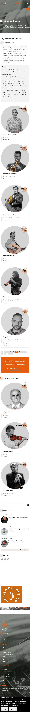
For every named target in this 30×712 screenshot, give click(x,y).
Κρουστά (23, 81)
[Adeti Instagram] (18, 4)
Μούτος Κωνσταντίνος (9, 215)
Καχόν (8, 81)
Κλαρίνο (18, 81)
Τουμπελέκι (24, 92)
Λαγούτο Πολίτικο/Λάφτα (14, 83)
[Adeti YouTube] (21, 4)
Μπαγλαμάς (11, 88)
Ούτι (4, 92)
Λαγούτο (5, 83)
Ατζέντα (5, 657)
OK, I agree (4, 709)
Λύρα (23, 83)
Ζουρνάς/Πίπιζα (22, 79)
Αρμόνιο (4, 79)
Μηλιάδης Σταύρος (8, 297)
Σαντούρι (18, 92)
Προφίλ (5, 669)
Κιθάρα (13, 81)
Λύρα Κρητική (15, 85)
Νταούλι (23, 90)
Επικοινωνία (6, 681)
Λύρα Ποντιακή (23, 85)
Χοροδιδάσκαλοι (7, 652)
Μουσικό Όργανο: (6, 74)
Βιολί (9, 79)
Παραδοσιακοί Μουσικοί (9, 650)
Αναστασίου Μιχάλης (8, 255)
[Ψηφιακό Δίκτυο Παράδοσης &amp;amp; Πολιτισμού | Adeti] (4, 4)
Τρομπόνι (16, 94)
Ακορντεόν (24, 76)
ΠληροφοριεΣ (6, 139)
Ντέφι (4, 90)
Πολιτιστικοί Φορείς (8, 654)
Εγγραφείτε (6, 678)
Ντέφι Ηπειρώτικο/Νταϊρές (13, 90)
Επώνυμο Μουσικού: (7, 67)
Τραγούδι (10, 100)
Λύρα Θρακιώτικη (7, 85)
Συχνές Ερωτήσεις (7, 671)
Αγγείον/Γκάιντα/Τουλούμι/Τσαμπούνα (11, 76)
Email (3, 693)
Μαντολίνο (5, 88)
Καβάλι (4, 81)
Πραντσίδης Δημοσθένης (9, 134)
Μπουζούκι (23, 88)
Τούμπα (4, 94)
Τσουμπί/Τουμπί (23, 94)
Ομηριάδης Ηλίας (7, 337)
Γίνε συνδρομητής (15, 368)
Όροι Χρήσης (6, 674)
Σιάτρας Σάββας (7, 412)
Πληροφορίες (12, 709)
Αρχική (4, 647)
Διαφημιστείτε (6, 676)
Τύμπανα (5, 96)
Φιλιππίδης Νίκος (8, 490)
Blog (4, 659)
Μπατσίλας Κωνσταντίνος (10, 173)
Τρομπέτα (10, 94)
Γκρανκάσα (14, 79)
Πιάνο (7, 92)
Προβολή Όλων (23, 550)
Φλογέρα (10, 96)
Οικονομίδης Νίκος (8, 451)
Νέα (11, 514)
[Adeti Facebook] (16, 4)
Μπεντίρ (18, 88)
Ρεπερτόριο (6, 661)
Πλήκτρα (12, 92)
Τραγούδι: (4, 100)
